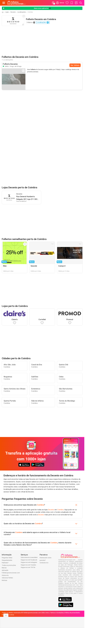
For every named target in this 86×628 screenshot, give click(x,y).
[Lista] (76, 3)
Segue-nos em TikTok (28, 567)
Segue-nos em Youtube (28, 565)
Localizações (21, 12)
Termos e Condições (57, 612)
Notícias (4, 580)
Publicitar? (5, 563)
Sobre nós (5, 575)
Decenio (13, 12)
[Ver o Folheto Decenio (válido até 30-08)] (13, 79)
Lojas (7, 12)
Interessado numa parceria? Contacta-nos (45, 560)
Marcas (4, 568)
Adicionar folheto (7, 578)
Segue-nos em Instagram (29, 562)
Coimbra (40, 505)
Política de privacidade (72, 612)
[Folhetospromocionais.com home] (16, 3)
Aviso (47, 612)
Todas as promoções (9, 565)
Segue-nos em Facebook (29, 560)
